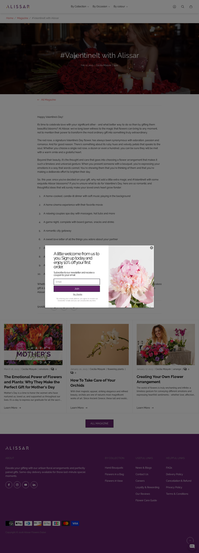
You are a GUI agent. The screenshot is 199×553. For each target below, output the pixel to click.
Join (76, 288)
